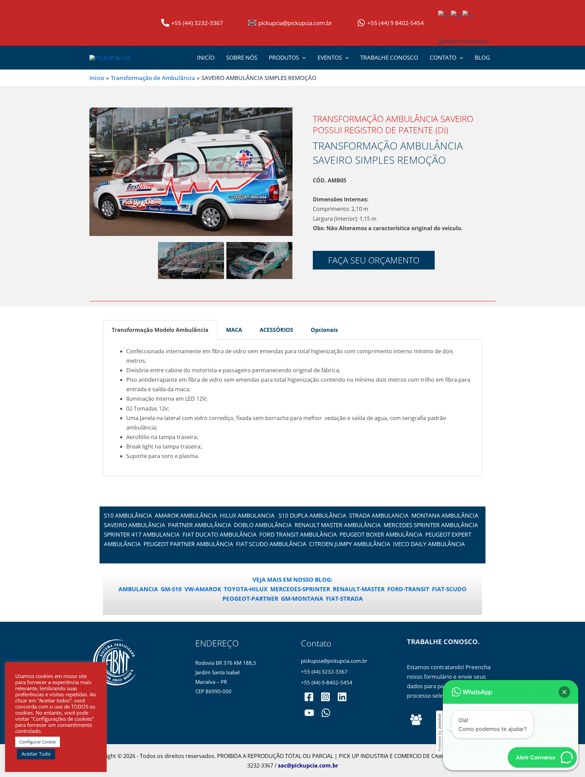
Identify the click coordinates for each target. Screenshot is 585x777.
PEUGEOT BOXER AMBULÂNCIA (381, 534)
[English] (444, 15)
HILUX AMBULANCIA (247, 515)
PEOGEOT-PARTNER (250, 598)
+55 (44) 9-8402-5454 (326, 682)
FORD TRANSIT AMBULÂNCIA (298, 534)
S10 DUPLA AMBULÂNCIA (312, 515)
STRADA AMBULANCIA (379, 515)
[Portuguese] (456, 15)
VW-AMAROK (203, 589)
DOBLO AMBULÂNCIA (263, 525)
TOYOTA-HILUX (245, 589)
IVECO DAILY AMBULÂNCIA (429, 544)
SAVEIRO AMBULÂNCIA (134, 525)
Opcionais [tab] (324, 330)
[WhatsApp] (326, 713)
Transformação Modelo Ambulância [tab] (160, 330)
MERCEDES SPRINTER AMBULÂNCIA (431, 525)
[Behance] (416, 720)
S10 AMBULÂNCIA (128, 515)
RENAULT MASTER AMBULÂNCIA (338, 525)
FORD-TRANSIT (408, 589)
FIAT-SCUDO (449, 589)
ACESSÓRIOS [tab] (276, 330)
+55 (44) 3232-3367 (324, 672)
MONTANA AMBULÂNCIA (444, 515)
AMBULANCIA (138, 589)
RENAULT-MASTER (359, 589)
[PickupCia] (309, 713)
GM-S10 (171, 589)
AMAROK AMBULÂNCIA (186, 515)
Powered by (439, 733)
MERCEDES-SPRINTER (300, 589)
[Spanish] (468, 15)
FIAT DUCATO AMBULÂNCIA (219, 534)
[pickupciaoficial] (309, 697)
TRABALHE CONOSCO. (443, 641)
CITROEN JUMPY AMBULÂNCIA (349, 544)
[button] (302, 57)
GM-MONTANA (302, 598)
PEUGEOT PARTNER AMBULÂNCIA (188, 544)
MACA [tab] (234, 330)
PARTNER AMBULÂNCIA (199, 525)
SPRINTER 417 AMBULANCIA (142, 534)
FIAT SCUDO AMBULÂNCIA (271, 544)
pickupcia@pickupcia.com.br (334, 661)
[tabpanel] (292, 408)
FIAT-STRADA (344, 598)
